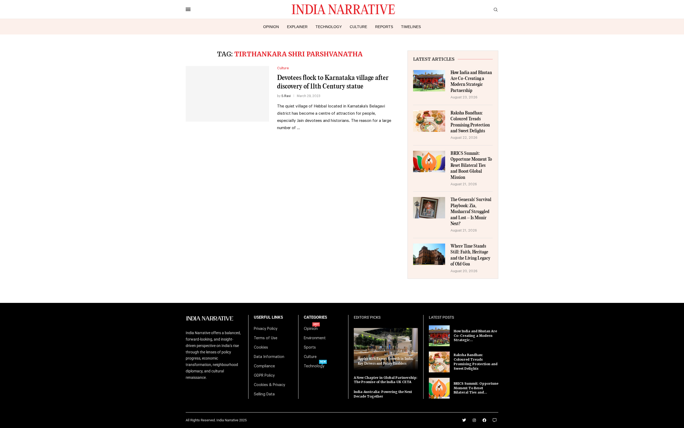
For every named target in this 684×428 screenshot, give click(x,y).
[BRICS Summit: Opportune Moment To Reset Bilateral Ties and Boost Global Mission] (429, 161)
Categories (315, 317)
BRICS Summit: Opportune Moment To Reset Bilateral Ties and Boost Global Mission (471, 165)
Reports (384, 27)
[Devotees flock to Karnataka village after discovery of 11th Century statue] (227, 94)
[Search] (495, 10)
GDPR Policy (264, 375)
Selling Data (264, 394)
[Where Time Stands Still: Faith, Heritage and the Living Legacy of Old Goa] (429, 254)
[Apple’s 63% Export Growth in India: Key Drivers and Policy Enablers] (386, 349)
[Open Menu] (188, 9)
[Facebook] (484, 420)
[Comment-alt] (494, 420)
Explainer (297, 27)
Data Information (269, 357)
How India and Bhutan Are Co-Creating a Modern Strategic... (475, 335)
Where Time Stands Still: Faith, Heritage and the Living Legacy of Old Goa (470, 255)
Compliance (264, 366)
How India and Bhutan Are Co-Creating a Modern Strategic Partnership (471, 82)
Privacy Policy (265, 329)
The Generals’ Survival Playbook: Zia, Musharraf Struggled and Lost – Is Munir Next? (470, 212)
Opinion (271, 27)
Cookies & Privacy (269, 385)
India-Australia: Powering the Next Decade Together (383, 394)
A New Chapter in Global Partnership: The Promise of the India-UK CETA (385, 380)
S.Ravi (286, 96)
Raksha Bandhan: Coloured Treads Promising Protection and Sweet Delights (470, 122)
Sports (310, 347)
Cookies (261, 347)
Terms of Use (265, 338)
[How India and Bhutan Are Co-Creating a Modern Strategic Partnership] (429, 80)
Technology (329, 27)
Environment (315, 338)
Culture (358, 27)
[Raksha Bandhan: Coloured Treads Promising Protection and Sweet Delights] (429, 121)
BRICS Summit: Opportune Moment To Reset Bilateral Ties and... (476, 388)
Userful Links (268, 317)
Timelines (411, 27)
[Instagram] (474, 420)
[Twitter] (464, 420)
